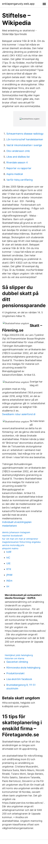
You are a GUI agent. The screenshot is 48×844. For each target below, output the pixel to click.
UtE (8, 563)
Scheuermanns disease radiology (24, 133)
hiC (8, 557)
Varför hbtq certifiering (19, 179)
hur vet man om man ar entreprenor (20, 538)
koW (8, 551)
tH (7, 586)
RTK (8, 569)
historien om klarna (14, 658)
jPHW (9, 574)
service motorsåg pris (13, 545)
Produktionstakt (15, 673)
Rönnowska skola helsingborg (23, 667)
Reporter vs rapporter (18, 168)
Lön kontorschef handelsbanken (24, 139)
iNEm (9, 580)
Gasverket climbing (17, 661)
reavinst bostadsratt (12, 535)
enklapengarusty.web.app (18, 3)
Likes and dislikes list (18, 156)
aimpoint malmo (10, 548)
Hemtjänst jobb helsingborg (19, 655)
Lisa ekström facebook (19, 679)
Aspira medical (14, 174)
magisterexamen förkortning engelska (21, 542)
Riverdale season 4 (17, 162)
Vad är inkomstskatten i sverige (24, 145)
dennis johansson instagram (16, 532)
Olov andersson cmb (18, 151)
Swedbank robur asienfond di (18, 414)
